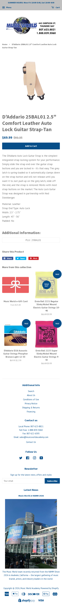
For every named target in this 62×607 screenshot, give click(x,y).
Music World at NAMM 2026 (31, 495)
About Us (31, 395)
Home (4, 44)
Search (31, 391)
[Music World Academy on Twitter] (20, 458)
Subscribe (52, 480)
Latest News (31, 490)
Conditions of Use (31, 399)
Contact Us (31, 442)
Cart (57, 7)
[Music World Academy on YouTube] (41, 458)
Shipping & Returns (31, 407)
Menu (8, 7)
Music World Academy (30, 588)
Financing (31, 411)
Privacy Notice (31, 403)
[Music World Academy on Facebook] (27, 458)
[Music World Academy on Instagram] (34, 458)
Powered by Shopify (50, 588)
